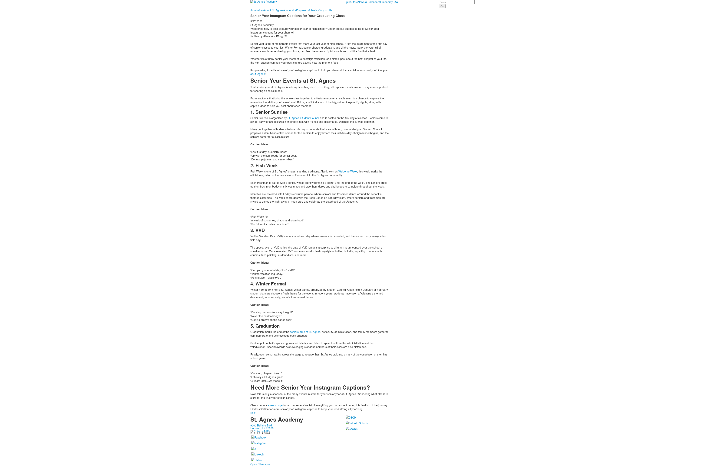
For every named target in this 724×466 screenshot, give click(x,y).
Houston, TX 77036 (262, 428)
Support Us (325, 10)
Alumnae (384, 2)
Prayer (300, 10)
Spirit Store (351, 2)
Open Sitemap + (260, 464)
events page (275, 405)
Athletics (314, 10)
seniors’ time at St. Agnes (305, 332)
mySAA (393, 2)
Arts (306, 10)
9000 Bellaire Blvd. (261, 425)
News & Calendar (368, 2)
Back (253, 413)
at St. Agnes (257, 74)
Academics (289, 10)
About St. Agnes (273, 10)
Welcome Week (347, 171)
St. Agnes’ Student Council (303, 118)
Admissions (257, 10)
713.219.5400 (262, 430)
